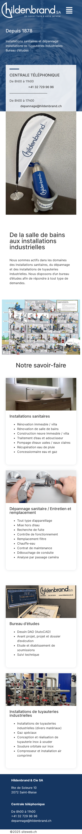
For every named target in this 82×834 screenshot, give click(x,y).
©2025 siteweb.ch (23, 832)
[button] (67, 11)
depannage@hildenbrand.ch (41, 106)
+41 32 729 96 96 (41, 87)
